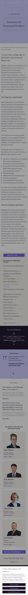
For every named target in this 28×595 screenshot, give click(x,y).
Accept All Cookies (14, 584)
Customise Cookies (14, 588)
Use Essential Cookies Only (14, 592)
